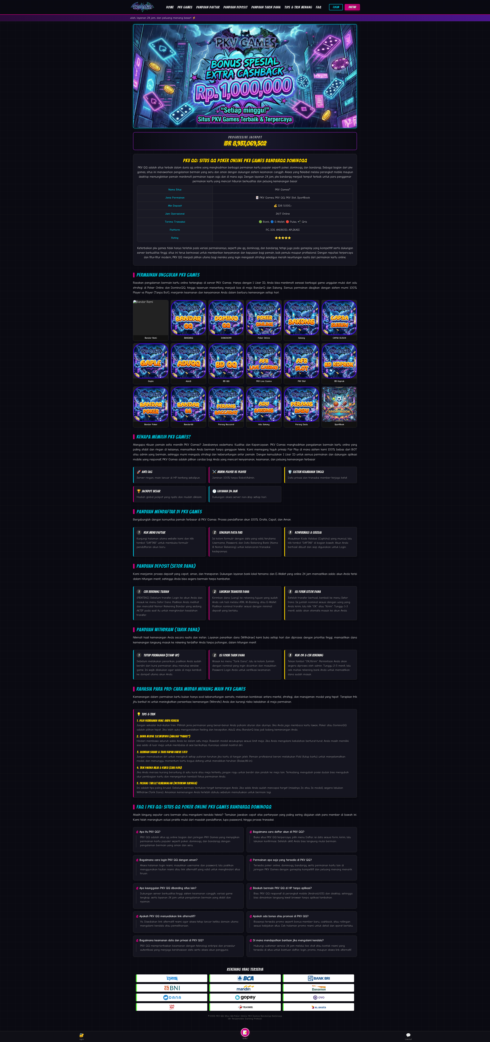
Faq (318, 7)
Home (170, 7)
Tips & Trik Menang (298, 7)
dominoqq (253, 248)
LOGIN (336, 7)
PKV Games (184, 7)
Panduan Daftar (208, 7)
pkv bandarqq (283, 176)
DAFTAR (352, 7)
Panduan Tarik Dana (266, 7)
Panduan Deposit (235, 7)
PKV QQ (143, 167)
